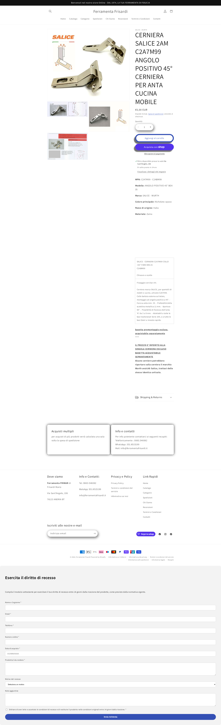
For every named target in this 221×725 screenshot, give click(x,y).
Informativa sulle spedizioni (138, 560)
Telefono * (9, 625)
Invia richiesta (110, 717)
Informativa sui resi (119, 496)
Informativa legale (158, 560)
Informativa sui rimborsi (117, 557)
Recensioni (148, 507)
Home (145, 483)
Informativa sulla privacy (138, 557)
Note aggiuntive (11, 691)
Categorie (147, 493)
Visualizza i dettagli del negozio (151, 171)
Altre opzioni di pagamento (154, 154)
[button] (50, 11)
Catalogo (147, 488)
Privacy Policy (117, 483)
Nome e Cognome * (13, 602)
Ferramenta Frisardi (83, 557)
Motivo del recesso (13, 679)
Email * (8, 614)
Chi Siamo (147, 502)
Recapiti (171, 560)
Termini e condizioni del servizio (122, 490)
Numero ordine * (12, 637)
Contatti (146, 517)
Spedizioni (148, 497)
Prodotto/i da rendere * (15, 660)
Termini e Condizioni (152, 512)
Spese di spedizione (155, 114)
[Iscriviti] (94, 533)
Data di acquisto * (12, 648)
